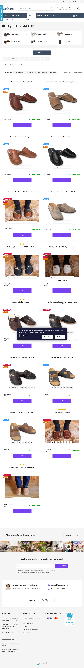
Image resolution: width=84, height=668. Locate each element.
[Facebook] (42, 600)
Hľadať (51, 8)
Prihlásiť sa (61, 566)
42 (20, 112)
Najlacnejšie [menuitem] (19, 72)
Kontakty (25, 626)
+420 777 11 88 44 (66, 7)
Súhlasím (60, 337)
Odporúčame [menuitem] (8, 72)
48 (32, 222)
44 (11, 65)
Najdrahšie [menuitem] (29, 72)
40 (8, 222)
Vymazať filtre (20, 65)
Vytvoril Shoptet (43, 664)
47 (29, 222)
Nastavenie (24, 336)
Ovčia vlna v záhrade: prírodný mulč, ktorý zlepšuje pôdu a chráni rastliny (10, 626)
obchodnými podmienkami (31, 570)
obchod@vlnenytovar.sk (60, 585)
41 (17, 112)
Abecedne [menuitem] (52, 72)
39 (54, 277)
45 (66, 112)
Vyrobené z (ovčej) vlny (8, 639)
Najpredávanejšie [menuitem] (41, 72)
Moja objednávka (27, 633)
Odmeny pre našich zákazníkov (31, 629)
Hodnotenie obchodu (28, 623)
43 (60, 112)
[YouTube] (50, 600)
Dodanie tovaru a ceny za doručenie (11, 2)
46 (26, 112)
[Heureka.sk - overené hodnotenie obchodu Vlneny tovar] (69, 619)
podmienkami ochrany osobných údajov (49, 570)
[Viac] (77, 15)
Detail (22, 125)
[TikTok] (54, 600)
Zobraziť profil (71, 535)
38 (51, 277)
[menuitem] (6, 15)
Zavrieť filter (42, 52)
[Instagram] (46, 600)
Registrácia (78, 2)
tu (43, 332)
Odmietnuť (47, 337)
